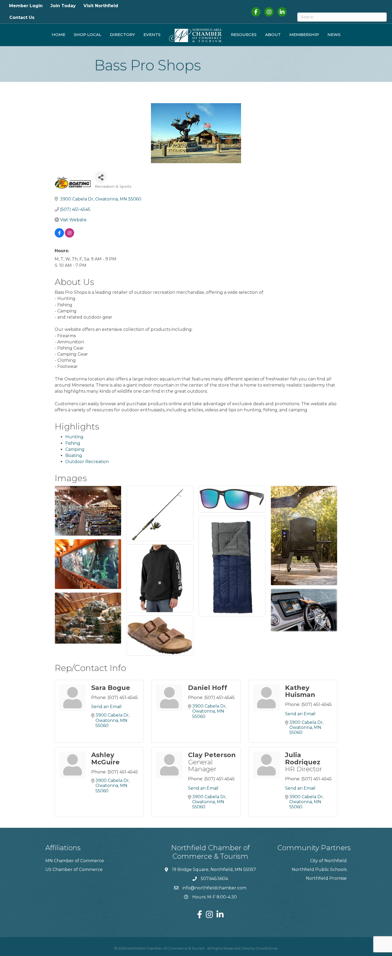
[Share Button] (101, 177)
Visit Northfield (100, 5)
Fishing (72, 443)
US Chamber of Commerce (74, 869)
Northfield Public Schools (319, 869)
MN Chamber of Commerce (74, 860)
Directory (122, 34)
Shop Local (87, 34)
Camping (75, 449)
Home (58, 34)
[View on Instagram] (69, 236)
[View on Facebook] (59, 236)
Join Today (63, 5)
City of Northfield (328, 860)
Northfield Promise (326, 878)
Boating (73, 455)
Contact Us (21, 17)
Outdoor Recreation (87, 461)
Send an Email (106, 706)
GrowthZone (266, 948)
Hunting (74, 436)
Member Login (26, 5)
